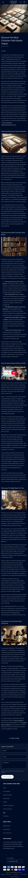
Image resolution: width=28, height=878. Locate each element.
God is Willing (6, 791)
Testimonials (6, 798)
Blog (4, 812)
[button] (3, 2)
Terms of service (23, 874)
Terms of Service (7, 833)
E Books (5, 802)
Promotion (6, 816)
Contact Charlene (7, 809)
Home (4, 787)
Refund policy (8, 874)
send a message (18, 720)
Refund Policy (6, 826)
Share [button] (4, 51)
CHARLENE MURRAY (13, 872)
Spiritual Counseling (8, 805)
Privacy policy (16, 874)
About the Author (7, 795)
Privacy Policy (6, 829)
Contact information (14, 876)
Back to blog (15, 738)
